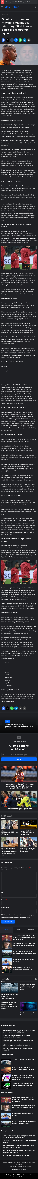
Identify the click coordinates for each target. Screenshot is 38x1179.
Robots (19, 1162)
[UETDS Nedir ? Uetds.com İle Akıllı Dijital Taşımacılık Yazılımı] (9, 988)
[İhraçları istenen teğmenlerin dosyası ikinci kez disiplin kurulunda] (7, 953)
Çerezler (25, 1175)
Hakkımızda (4, 1175)
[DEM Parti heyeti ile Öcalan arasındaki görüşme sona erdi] (7, 969)
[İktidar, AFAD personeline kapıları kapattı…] (7, 961)
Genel (7, 722)
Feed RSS (24, 1162)
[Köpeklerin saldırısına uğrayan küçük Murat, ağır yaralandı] (9, 824)
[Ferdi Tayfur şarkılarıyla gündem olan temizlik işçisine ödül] (28, 842)
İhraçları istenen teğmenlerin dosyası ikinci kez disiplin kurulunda (24, 952)
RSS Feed (13, 1162)
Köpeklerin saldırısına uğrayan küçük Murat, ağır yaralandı (9, 832)
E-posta (4, 900)
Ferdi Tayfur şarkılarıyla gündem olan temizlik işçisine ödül (27, 850)
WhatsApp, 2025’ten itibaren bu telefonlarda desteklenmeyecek (22, 1084)
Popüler (6, 930)
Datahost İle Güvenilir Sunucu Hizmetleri (27, 1014)
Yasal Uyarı (22, 1177)
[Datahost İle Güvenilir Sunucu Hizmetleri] (28, 1006)
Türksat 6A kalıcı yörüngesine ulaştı (23, 1059)
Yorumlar (31, 930)
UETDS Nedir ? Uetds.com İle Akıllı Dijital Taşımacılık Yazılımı (9, 996)
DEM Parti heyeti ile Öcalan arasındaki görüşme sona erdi (22, 968)
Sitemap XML (6, 1162)
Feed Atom (32, 1162)
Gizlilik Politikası (17, 1175)
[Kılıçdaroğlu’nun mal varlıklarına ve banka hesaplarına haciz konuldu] (7, 946)
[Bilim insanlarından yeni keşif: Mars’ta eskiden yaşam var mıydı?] (6, 1070)
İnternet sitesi (5, 907)
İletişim (10, 1175)
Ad (2, 892)
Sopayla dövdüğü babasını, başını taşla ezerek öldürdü (27, 832)
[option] (19, 723)
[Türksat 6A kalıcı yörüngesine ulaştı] (6, 1062)
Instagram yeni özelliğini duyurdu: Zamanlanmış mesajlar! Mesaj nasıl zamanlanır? (23, 1077)
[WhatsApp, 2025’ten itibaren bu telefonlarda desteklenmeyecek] (6, 1085)
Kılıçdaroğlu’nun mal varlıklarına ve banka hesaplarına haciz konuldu (24, 944)
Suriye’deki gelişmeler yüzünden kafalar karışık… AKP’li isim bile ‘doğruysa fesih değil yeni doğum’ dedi (9, 851)
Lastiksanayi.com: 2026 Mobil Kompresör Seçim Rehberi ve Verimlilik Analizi (27, 987)
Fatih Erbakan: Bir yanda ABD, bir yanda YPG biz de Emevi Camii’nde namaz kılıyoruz (24, 937)
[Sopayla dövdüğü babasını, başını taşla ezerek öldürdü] (28, 824)
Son (18, 930)
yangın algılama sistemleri (19, 1169)
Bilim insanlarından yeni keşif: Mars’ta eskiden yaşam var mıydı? (23, 1068)
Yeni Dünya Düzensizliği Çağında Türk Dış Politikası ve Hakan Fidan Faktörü (18, 726)
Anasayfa (5, 14)
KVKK (30, 1175)
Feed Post (19, 1164)
